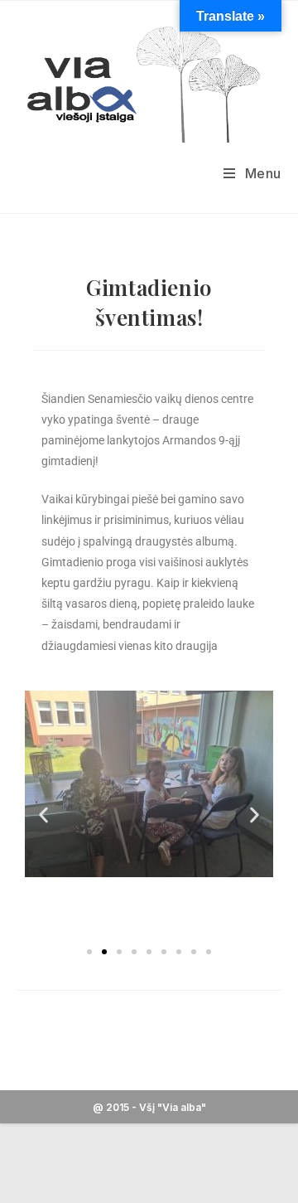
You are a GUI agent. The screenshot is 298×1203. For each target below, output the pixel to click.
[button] (43, 814)
